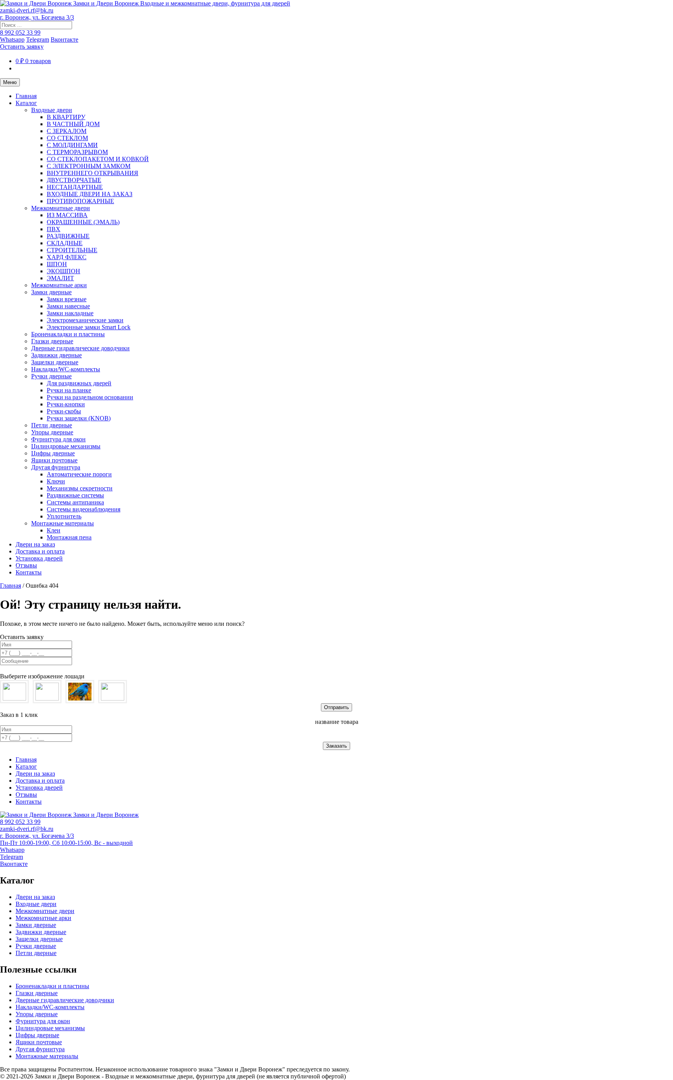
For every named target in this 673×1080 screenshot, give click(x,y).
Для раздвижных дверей (79, 383)
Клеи (53, 530)
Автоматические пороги (79, 474)
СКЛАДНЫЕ (65, 243)
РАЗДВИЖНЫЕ (68, 236)
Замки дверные (51, 292)
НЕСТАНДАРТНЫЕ (75, 187)
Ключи (56, 481)
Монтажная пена (69, 537)
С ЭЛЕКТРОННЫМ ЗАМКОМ (88, 166)
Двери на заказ (35, 544)
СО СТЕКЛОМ (67, 138)
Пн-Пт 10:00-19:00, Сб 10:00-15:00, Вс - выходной (66, 842)
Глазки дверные (52, 341)
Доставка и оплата (40, 551)
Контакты (29, 572)
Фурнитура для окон (58, 439)
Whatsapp (12, 39)
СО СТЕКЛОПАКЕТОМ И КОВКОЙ (98, 159)
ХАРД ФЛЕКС (66, 257)
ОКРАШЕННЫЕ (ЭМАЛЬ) (83, 222)
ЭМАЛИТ (60, 278)
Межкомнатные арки (59, 285)
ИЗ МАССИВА (67, 215)
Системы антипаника (75, 502)
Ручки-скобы (64, 411)
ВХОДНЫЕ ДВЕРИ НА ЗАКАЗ (89, 194)
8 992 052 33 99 (20, 32)
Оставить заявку (22, 46)
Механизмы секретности (80, 488)
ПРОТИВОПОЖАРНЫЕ (80, 201)
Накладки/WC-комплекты (65, 369)
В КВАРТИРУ (66, 117)
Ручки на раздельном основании (90, 397)
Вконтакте (64, 39)
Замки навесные (68, 306)
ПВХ (53, 229)
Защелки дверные (54, 362)
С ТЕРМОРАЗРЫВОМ (77, 152)
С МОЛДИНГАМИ (72, 145)
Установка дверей (39, 558)
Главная (26, 96)
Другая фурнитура (55, 467)
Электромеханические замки (85, 320)
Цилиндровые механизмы (65, 446)
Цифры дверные (53, 453)
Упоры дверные (52, 432)
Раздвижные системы (75, 495)
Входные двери (51, 110)
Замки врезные (66, 299)
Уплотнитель (64, 516)
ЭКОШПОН (63, 271)
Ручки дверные (51, 376)
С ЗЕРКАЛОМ (66, 131)
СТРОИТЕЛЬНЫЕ (72, 250)
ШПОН (57, 264)
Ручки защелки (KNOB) (79, 418)
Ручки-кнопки (66, 404)
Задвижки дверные (56, 355)
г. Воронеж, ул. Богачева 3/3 (37, 17)
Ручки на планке (69, 390)
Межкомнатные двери (60, 208)
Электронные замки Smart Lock (88, 327)
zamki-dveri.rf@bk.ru (26, 10)
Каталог (26, 103)
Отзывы (26, 565)
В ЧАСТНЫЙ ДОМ (73, 124)
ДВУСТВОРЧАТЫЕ (74, 180)
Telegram (37, 39)
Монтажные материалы (62, 523)
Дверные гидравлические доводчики (80, 348)
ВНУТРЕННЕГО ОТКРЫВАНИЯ (92, 173)
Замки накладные (70, 313)
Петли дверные (51, 425)
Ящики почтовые (54, 460)
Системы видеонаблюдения (83, 509)
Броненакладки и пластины (68, 334)
